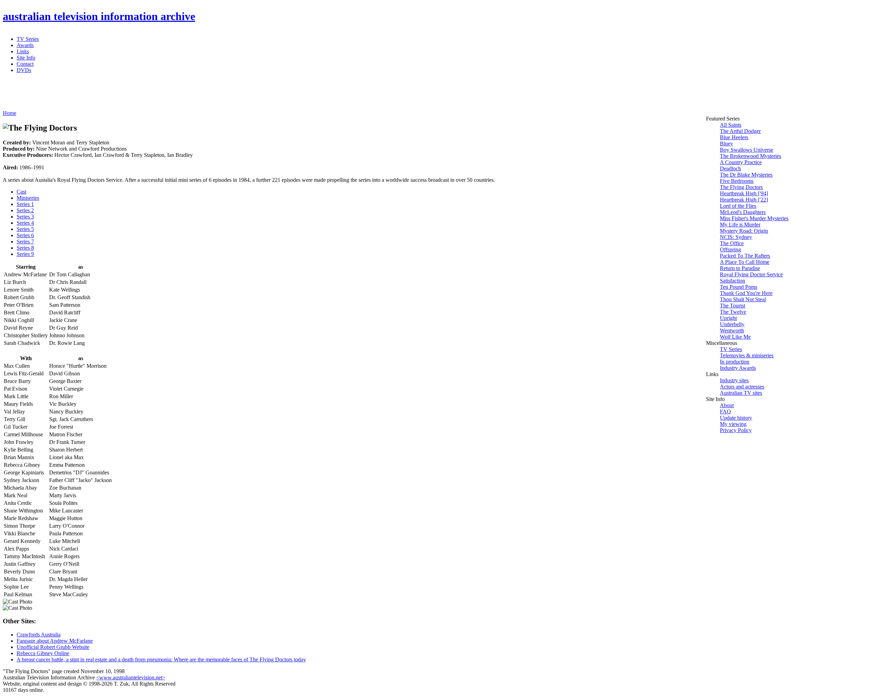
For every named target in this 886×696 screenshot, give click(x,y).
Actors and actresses (742, 387)
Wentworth (732, 330)
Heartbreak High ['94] (744, 193)
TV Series (28, 39)
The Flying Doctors (741, 187)
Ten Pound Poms (738, 287)
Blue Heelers (734, 137)
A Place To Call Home (744, 262)
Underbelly (732, 324)
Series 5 (25, 229)
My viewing (733, 424)
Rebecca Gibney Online (43, 653)
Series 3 (25, 217)
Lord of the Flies (738, 206)
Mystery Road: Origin (744, 231)
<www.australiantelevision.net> (130, 677)
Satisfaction (732, 281)
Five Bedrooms (736, 181)
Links (23, 51)
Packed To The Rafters (745, 256)
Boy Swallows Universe (746, 150)
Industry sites (734, 380)
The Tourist (732, 306)
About (727, 405)
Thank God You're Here (746, 293)
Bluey (726, 143)
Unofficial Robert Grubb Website (53, 647)
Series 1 (25, 204)
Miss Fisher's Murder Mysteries (754, 218)
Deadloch (730, 168)
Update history (736, 418)
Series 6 (25, 235)
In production (734, 362)
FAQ (725, 411)
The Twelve (733, 312)
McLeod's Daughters (743, 212)
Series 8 (25, 248)
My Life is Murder (740, 224)
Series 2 (25, 210)
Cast (21, 192)
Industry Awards (738, 368)
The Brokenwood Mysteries (750, 156)
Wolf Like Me (735, 337)
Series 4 (25, 223)
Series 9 (25, 254)
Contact (25, 64)
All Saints (730, 125)
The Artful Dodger (740, 131)
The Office (732, 243)
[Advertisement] (170, 94)
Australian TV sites (741, 393)
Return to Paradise (740, 268)
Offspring (730, 249)
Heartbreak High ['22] (744, 200)
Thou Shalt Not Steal (743, 299)
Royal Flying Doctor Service (751, 274)
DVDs (24, 70)
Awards (25, 45)
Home (9, 113)
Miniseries (28, 198)
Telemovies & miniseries (747, 355)
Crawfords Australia (39, 634)
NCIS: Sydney (736, 237)
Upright (728, 318)
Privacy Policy (736, 430)
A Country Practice (741, 162)
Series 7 (25, 241)
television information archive (99, 16)
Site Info (26, 58)
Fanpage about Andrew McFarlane (55, 641)
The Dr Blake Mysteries (746, 175)
